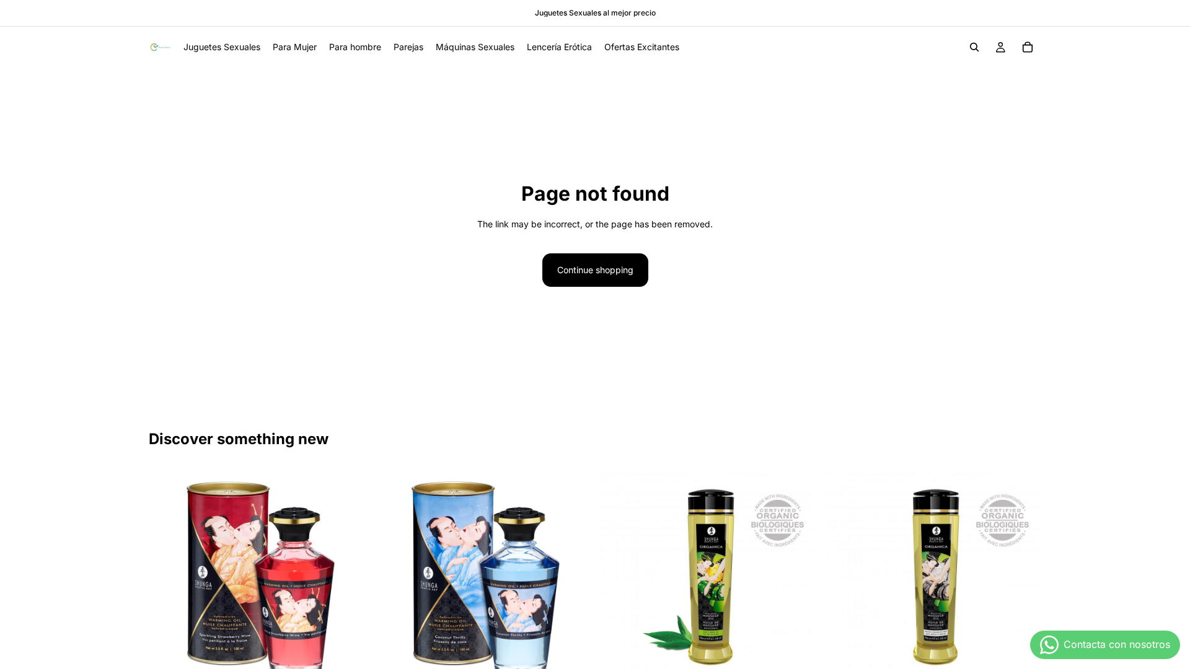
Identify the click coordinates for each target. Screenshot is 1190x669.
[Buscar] (974, 47)
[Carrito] (1027, 47)
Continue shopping (595, 270)
